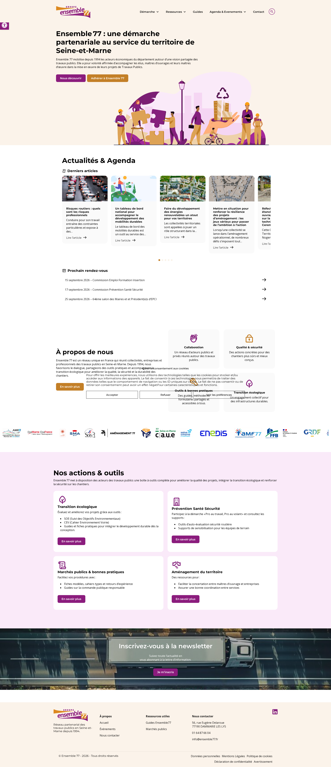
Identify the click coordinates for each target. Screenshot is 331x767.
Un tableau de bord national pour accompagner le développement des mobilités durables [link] (129, 215)
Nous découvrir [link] (71, 78)
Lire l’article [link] (74, 237)
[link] (4, 25)
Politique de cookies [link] (259, 756)
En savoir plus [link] (70, 386)
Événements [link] (108, 729)
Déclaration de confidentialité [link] (233, 762)
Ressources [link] (174, 11)
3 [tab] (165, 260)
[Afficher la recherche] (271, 11)
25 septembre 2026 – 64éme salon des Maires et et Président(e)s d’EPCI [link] (111, 299)
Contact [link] (258, 11)
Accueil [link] (104, 723)
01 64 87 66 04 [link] (201, 733)
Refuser (165, 394)
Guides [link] (198, 11)
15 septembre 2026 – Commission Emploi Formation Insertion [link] (105, 280)
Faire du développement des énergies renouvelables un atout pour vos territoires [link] (182, 213)
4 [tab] (168, 260)
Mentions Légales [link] (233, 756)
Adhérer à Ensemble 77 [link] (107, 78)
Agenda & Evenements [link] (226, 11)
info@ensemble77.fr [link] (205, 739)
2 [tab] (162, 260)
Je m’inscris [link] (165, 672)
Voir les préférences (219, 394)
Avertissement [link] (263, 762)
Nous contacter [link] (110, 735)
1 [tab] (159, 260)
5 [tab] (172, 260)
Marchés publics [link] (156, 729)
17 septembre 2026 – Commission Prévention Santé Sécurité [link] (104, 290)
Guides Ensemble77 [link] (158, 723)
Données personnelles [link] (205, 756)
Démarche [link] (147, 11)
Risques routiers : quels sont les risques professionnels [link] (83, 212)
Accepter (112, 394)
